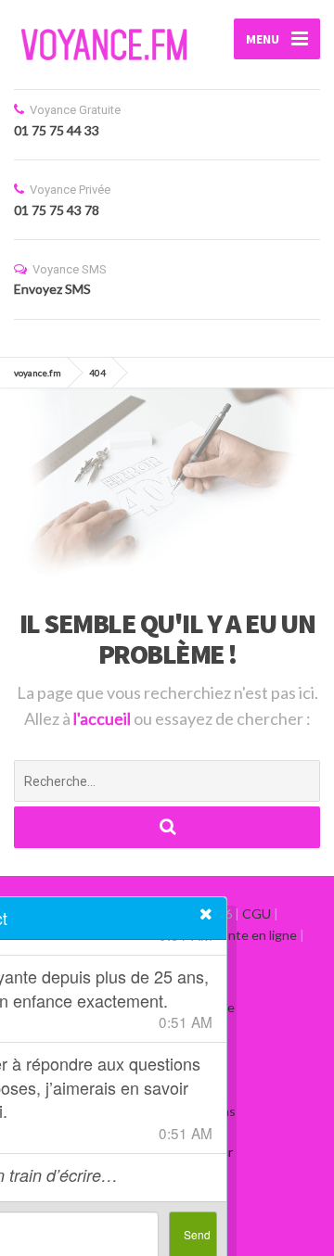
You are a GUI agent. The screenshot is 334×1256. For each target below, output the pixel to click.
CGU (256, 913)
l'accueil (103, 718)
